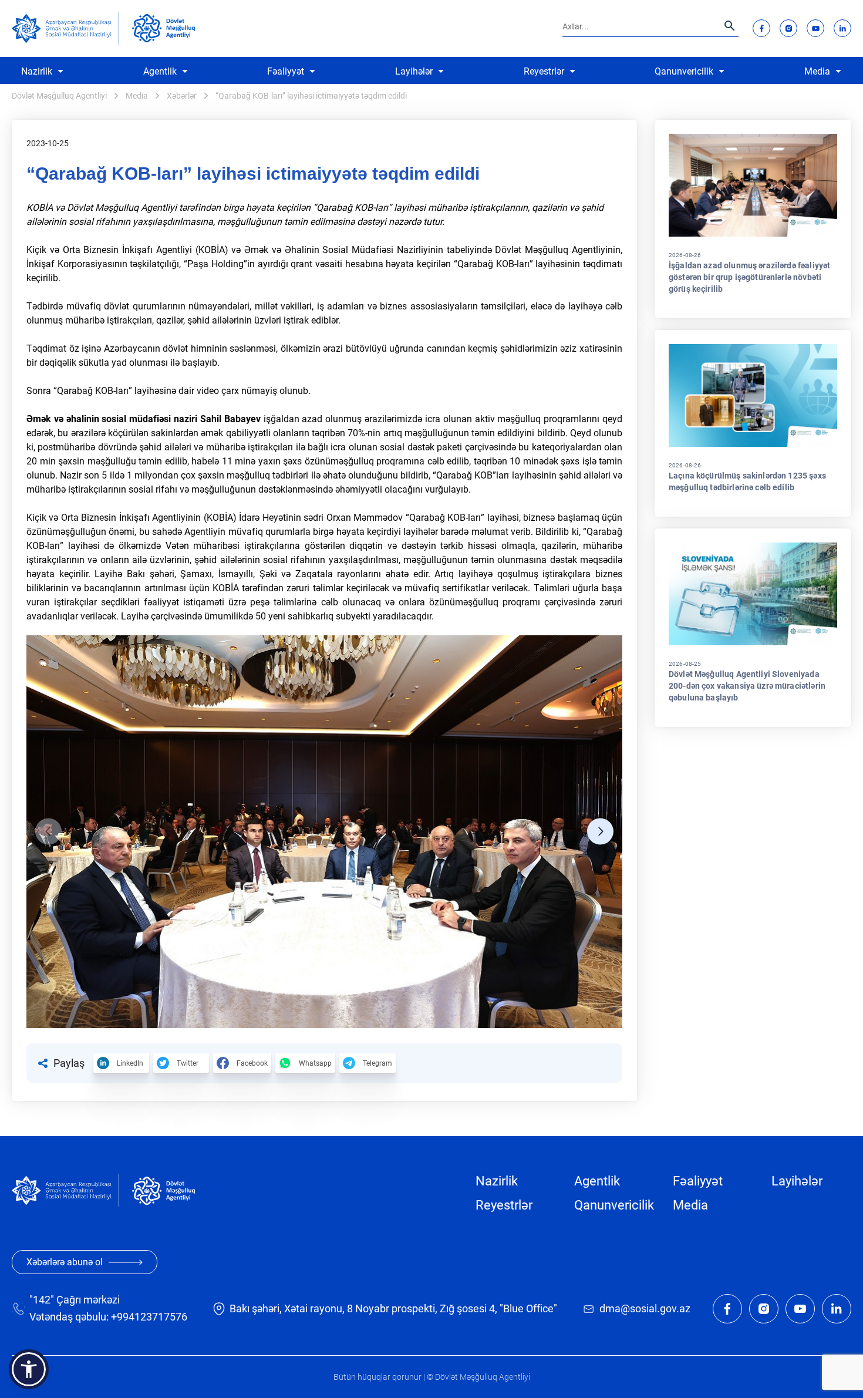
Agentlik (160, 71)
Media (817, 71)
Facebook (252, 1063)
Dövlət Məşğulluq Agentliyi (59, 95)
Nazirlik (36, 71)
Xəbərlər (182, 95)
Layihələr (414, 71)
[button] (48, 831)
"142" (41, 1299)
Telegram (377, 1063)
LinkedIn (130, 1063)
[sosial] (65, 28)
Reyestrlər (544, 71)
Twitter (187, 1063)
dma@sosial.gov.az (644, 1308)
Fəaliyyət (285, 71)
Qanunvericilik (684, 71)
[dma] (163, 28)
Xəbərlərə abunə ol (64, 1262)
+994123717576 (149, 1317)
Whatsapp (315, 1063)
